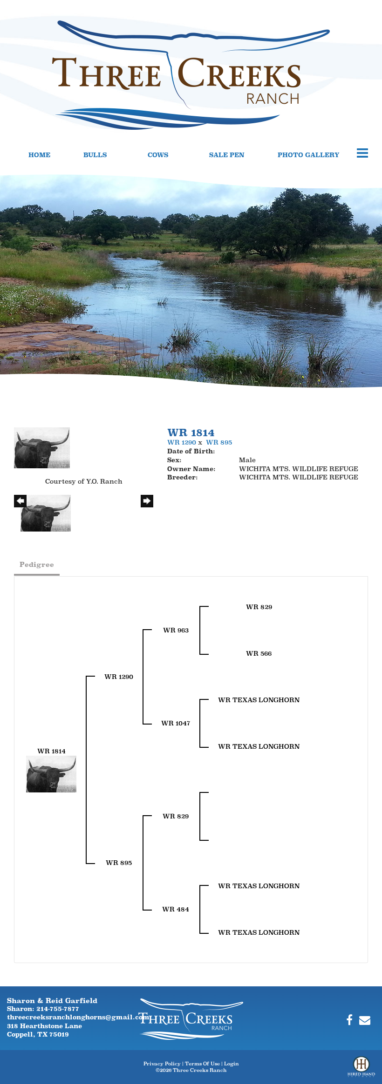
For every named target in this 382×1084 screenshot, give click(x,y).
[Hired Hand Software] (361, 1070)
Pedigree (37, 564)
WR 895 (219, 442)
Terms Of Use (202, 1063)
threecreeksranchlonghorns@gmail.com (78, 1017)
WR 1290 (181, 442)
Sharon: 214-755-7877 (43, 1008)
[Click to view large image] (42, 447)
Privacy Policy (162, 1063)
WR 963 (176, 630)
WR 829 (259, 607)
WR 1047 (175, 723)
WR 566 (259, 653)
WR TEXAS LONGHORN (259, 700)
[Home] (190, 1018)
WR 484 (175, 909)
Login (231, 1063)
